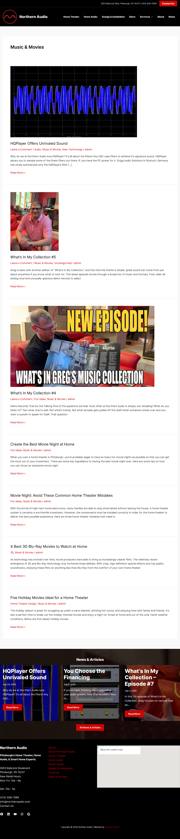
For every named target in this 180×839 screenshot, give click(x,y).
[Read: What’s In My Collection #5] (34, 221)
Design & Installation (113, 16)
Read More (12, 707)
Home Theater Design (23, 603)
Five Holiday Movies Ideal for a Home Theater (49, 597)
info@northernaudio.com (15, 801)
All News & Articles (90, 727)
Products (54, 772)
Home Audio (90, 16)
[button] (168, 3)
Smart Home (56, 764)
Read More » (17, 173)
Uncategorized (63, 263)
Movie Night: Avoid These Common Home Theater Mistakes (61, 495)
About (160, 16)
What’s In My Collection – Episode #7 (141, 677)
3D (12, 552)
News (172, 16)
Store (132, 16)
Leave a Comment (21, 149)
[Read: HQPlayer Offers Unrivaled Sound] (73, 101)
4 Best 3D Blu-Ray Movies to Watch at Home (48, 546)
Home (52, 747)
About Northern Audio (62, 751)
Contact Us (7, 805)
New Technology (72, 149)
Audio (37, 149)
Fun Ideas (40, 399)
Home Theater (71, 16)
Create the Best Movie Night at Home (42, 444)
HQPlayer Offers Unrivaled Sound (39, 143)
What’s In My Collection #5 (33, 257)
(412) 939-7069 (149, 3)
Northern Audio (33, 16)
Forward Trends (112, 827)
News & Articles (58, 776)
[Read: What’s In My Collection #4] (82, 346)
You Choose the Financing (84, 674)
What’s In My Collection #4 (33, 393)
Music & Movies (51, 149)
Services (145, 16)
